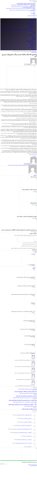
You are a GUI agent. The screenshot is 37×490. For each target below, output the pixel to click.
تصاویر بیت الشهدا (30, 41)
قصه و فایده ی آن (32, 10)
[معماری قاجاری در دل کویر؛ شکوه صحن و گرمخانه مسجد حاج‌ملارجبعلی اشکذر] (30, 293)
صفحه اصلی (33, 18)
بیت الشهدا (33, 39)
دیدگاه (35, 241)
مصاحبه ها (31, 27)
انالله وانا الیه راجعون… (31, 264)
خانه (36, 51)
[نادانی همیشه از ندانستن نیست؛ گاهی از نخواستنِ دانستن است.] (30, 276)
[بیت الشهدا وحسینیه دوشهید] (32, 15)
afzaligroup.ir (6, 463)
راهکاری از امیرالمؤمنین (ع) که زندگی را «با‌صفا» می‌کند (27, 216)
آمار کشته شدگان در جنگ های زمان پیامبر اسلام (24, 425)
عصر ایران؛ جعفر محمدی (33, 154)
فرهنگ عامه (31, 24)
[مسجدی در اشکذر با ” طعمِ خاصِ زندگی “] (28, 187)
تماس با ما (33, 37)
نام (36, 243)
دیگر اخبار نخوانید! (33, 202)
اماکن (32, 25)
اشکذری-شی (33, 371)
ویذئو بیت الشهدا (30, 42)
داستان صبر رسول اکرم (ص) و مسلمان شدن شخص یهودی (26, 285)
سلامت (32, 45)
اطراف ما (31, 31)
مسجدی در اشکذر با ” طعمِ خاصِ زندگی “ (29, 189)
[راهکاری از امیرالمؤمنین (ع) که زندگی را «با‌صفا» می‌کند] (28, 214)
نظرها (34, 268)
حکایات (34, 32)
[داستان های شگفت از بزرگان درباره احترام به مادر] (30, 328)
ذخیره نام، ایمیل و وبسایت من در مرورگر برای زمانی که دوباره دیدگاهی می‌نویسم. (23, 248)
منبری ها (31, 22)
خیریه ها (33, 43)
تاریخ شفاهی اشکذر (30, 23)
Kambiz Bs (33, 358)
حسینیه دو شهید (32, 19)
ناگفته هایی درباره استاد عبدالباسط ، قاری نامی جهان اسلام (22, 432)
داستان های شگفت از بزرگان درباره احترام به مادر (27, 329)
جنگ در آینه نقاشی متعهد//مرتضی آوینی (29, 320)
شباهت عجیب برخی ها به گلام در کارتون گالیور (24, 439)
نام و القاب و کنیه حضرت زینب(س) (29, 344)
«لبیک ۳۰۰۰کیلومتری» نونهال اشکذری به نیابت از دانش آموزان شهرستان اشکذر (23, 6)
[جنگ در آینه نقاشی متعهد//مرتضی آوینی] (30, 319)
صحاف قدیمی (33, 5)
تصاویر (32, 35)
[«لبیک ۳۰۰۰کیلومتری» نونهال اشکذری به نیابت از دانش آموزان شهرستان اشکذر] (30, 310)
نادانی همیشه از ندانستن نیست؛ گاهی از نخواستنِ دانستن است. (25, 3)
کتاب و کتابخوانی (30, 47)
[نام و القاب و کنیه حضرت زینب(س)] (30, 343)
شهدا (32, 21)
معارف (34, 38)
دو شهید (29, 163)
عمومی (32, 46)
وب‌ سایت (35, 246)
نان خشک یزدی (29, 446)
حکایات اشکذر (31, 26)
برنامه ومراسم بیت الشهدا (29, 40)
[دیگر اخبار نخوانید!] (28, 201)
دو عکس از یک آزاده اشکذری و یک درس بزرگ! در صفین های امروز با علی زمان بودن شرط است (20, 8)
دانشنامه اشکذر (32, 20)
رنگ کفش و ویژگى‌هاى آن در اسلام (29, 335)
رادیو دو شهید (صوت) (30, 34)
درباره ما (33, 36)
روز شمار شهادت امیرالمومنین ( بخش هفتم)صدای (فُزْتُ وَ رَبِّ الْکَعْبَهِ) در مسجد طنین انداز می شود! (19, 229)
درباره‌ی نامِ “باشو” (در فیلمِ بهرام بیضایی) (29, 7)
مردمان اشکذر (16, 30)
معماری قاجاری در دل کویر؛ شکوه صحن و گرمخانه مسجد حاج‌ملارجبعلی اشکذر (23, 294)
